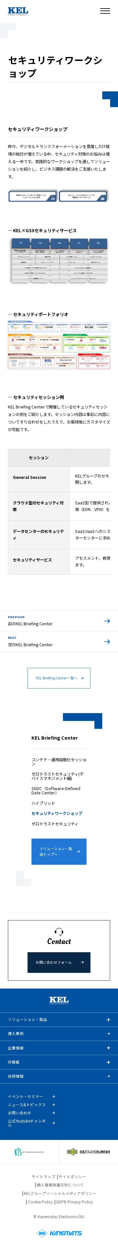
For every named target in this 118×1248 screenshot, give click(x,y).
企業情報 (16, 1047)
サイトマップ (43, 1176)
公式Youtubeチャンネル (27, 1123)
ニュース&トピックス (27, 1105)
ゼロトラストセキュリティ (54, 824)
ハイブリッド (43, 803)
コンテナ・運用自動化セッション (59, 761)
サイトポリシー (72, 1176)
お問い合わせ (19, 1113)
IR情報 (13, 1062)
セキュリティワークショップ (56, 813)
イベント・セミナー (25, 1097)
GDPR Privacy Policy (74, 1201)
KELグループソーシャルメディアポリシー (60, 1193)
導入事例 (16, 1033)
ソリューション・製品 (27, 1019)
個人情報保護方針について (60, 1184)
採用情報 (16, 1076)
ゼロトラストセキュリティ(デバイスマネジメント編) (57, 776)
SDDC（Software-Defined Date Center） (55, 790)
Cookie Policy (40, 1201)
